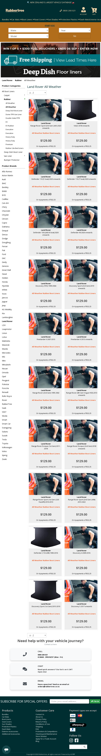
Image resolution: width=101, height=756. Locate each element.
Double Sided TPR (13, 118)
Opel (4, 376)
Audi (4, 179)
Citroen (5, 219)
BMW (4, 191)
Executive (9, 129)
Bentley (5, 187)
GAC (4, 258)
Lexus (4, 333)
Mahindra (6, 341)
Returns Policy (41, 722)
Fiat (3, 250)
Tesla (4, 439)
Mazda (5, 349)
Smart (4, 420)
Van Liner (8, 156)
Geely (4, 262)
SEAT (4, 412)
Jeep (4, 305)
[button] (67, 10)
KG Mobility (7, 309)
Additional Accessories (11, 734)
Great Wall (6, 270)
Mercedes (6, 353)
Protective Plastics (9, 726)
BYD (4, 195)
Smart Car (6, 423)
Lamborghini (7, 317)
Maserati (5, 345)
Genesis (5, 266)
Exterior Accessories (10, 731)
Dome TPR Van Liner (14, 114)
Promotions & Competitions (46, 731)
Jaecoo (5, 297)
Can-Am (5, 203)
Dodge (5, 238)
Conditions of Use (43, 724)
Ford (4, 254)
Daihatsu (6, 226)
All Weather (10, 103)
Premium (9, 144)
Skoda (4, 416)
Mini (4, 360)
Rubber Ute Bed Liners (15, 148)
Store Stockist (41, 736)
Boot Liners (6, 719)
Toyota (5, 443)
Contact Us (40, 714)
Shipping (39, 726)
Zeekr (4, 459)
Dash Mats (84, 19)
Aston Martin (7, 175)
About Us (39, 717)
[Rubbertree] (23, 10)
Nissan (5, 368)
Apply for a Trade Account (46, 739)
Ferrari (4, 246)
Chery (4, 207)
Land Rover (7, 80)
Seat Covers (7, 722)
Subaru (5, 431)
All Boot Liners (8, 91)
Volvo (4, 451)
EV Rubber (10, 126)
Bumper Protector (11, 160)
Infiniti (4, 289)
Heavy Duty (10, 137)
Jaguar (4, 301)
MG (3, 356)
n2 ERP (72, 754)
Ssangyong (6, 427)
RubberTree (7, 404)
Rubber (18, 80)
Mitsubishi (6, 364)
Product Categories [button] (11, 86)
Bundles (5, 714)
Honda (5, 282)
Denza (4, 234)
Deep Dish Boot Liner (14, 110)
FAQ (37, 729)
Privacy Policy (41, 719)
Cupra (4, 222)
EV (7, 122)
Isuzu (4, 293)
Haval (4, 274)
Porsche (5, 388)
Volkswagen (7, 447)
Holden (5, 278)
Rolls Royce (7, 396)
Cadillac (5, 199)
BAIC (4, 183)
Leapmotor (7, 329)
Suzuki (4, 435)
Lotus (4, 337)
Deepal (5, 230)
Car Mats (5, 717)
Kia (3, 313)
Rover (4, 400)
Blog (37, 741)
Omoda (5, 372)
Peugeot (5, 380)
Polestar (5, 384)
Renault (5, 392)
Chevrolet (6, 211)
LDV (4, 325)
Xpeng (4, 455)
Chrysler (5, 215)
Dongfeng (6, 242)
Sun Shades (7, 724)
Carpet (7, 95)
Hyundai (5, 286)
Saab (4, 408)
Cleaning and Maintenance (46, 734)
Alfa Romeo (7, 171)
